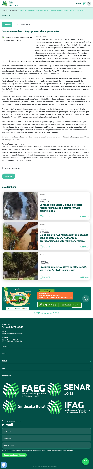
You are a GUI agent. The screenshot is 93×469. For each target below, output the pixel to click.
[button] (85, 298)
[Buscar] (89, 4)
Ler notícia (46, 217)
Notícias (8, 176)
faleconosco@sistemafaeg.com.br (12, 333)
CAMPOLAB (84, 217)
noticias (13, 10)
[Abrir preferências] (4, 465)
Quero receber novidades (14, 455)
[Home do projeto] (10, 3)
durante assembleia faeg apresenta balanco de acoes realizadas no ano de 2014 (52, 10)
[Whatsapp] (85, 461)
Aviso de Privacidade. (67, 450)
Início (5, 10)
